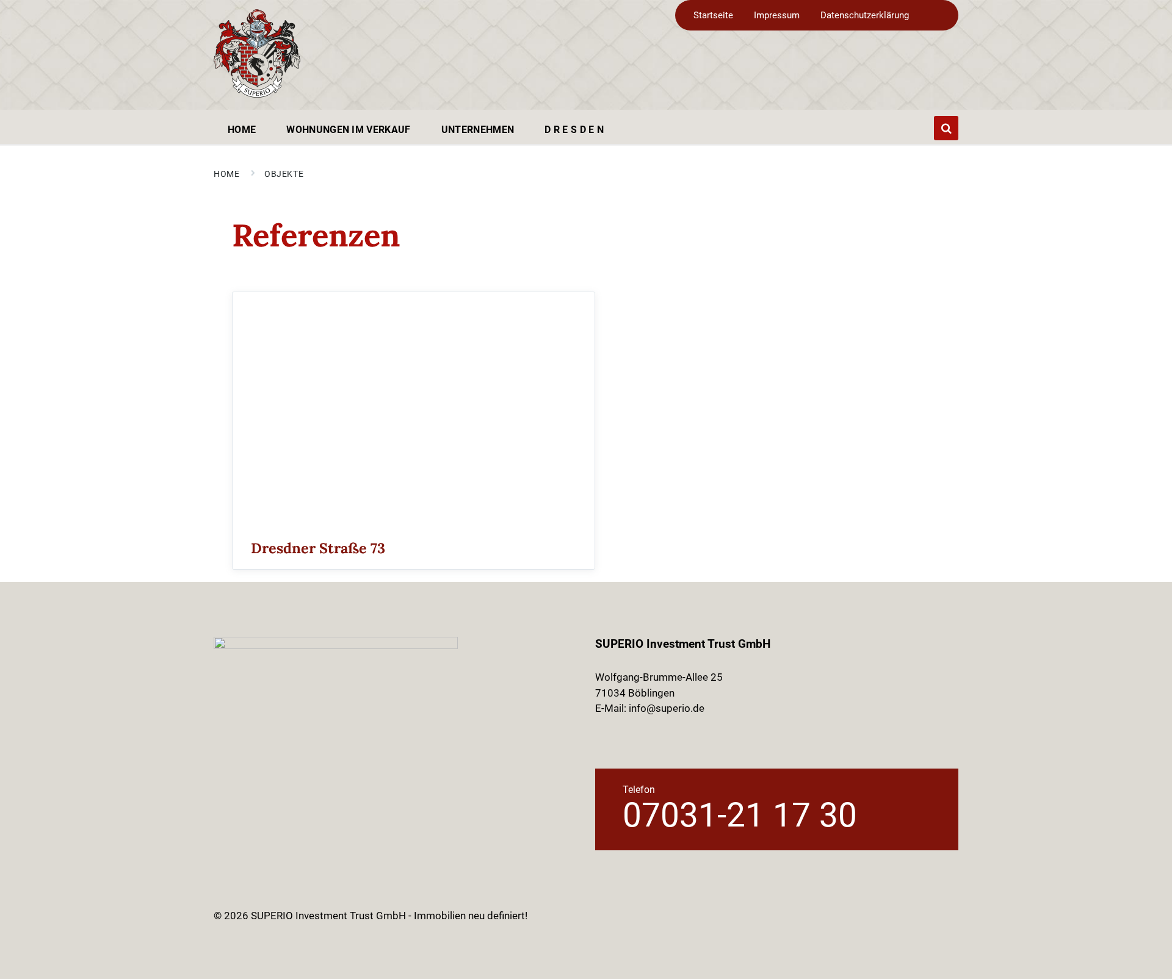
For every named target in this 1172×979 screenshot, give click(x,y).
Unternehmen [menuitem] (478, 129)
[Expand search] (946, 128)
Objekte (283, 174)
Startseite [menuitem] (713, 15)
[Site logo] (257, 94)
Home (226, 174)
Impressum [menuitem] (777, 15)
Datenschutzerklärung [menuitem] (864, 15)
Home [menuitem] (242, 129)
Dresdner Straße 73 (318, 548)
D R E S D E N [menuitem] (574, 129)
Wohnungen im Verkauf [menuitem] (348, 129)
